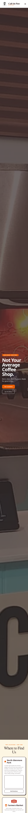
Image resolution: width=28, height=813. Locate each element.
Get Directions (14, 791)
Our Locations (8, 386)
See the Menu (8, 391)
